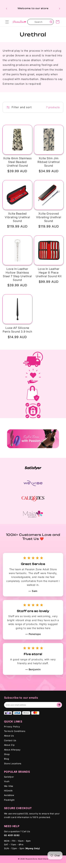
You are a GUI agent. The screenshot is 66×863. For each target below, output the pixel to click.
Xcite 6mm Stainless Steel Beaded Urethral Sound (17, 161)
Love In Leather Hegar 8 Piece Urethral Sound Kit (49, 272)
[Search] (51, 22)
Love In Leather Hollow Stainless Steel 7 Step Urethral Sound (17, 274)
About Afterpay (12, 749)
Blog (6, 758)
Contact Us (10, 740)
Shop (7, 754)
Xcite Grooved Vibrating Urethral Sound (48, 217)
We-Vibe (8, 786)
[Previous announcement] (6, 8)
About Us (9, 735)
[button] (7, 22)
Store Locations (12, 763)
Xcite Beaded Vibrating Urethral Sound (17, 217)
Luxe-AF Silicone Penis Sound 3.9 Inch (17, 329)
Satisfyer (9, 776)
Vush (6, 781)
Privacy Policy (12, 726)
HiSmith (8, 790)
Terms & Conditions (14, 731)
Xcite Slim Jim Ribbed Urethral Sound (48, 161)
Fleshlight (9, 800)
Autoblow (9, 795)
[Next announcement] (59, 8)
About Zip (9, 745)
